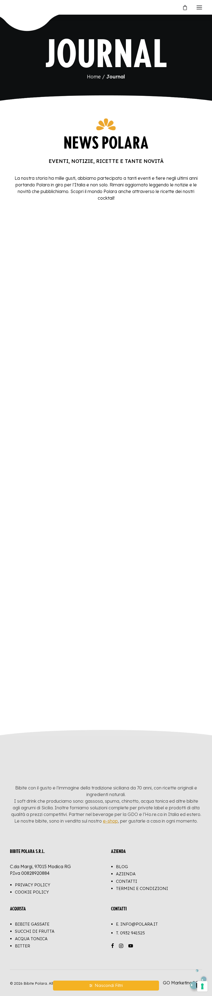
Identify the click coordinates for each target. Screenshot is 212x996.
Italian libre (31, 318)
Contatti (126, 881)
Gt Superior (133, 318)
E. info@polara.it (137, 924)
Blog (122, 866)
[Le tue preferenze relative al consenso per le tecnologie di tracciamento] (202, 986)
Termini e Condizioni (142, 888)
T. (130, 933)
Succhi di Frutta (34, 931)
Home (94, 76)
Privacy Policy (32, 884)
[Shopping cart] (182, 7)
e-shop (110, 821)
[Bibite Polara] (15, 7)
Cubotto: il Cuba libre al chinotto (154, 560)
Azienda (126, 873)
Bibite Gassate (32, 924)
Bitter (22, 946)
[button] (199, 7)
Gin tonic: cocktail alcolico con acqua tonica (152, 439)
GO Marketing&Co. (182, 983)
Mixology (33, 342)
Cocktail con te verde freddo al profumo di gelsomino (52, 439)
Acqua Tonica (31, 938)
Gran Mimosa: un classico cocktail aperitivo (55, 563)
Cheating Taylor (137, 678)
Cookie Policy (32, 892)
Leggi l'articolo (38, 331)
